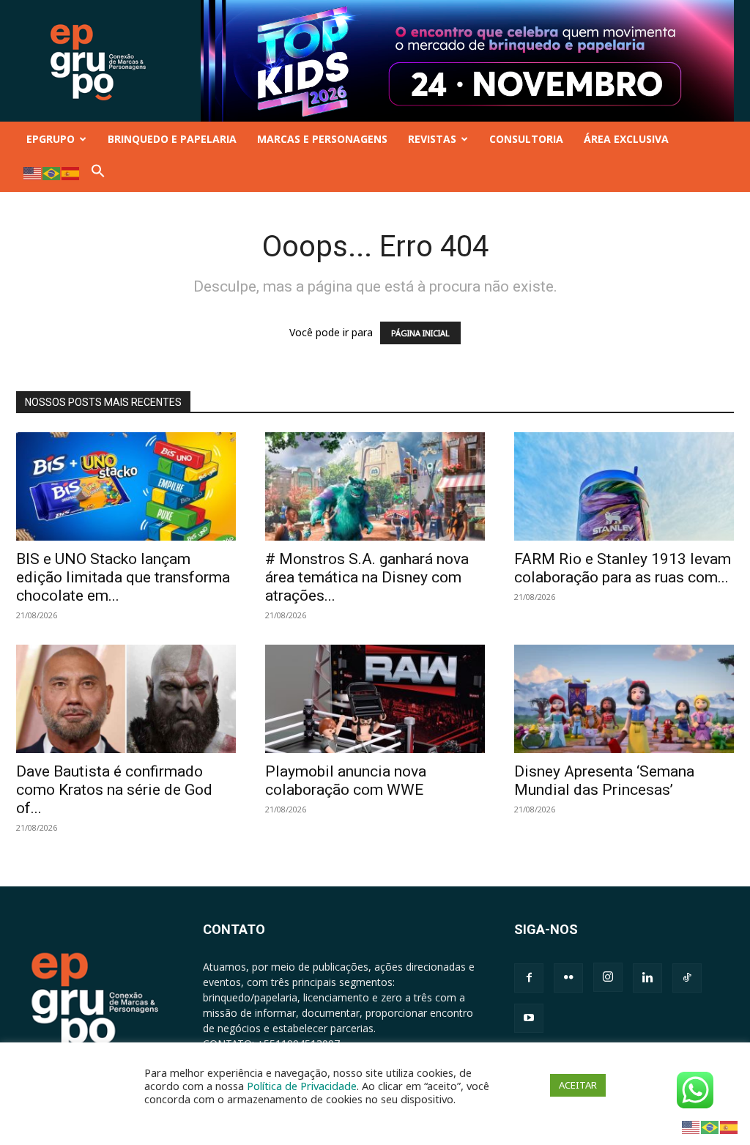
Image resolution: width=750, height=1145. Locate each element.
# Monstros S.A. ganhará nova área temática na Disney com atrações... (367, 577)
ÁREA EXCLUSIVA (626, 139)
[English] (32, 172)
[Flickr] (568, 978)
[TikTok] (687, 978)
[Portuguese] (52, 172)
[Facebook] (528, 978)
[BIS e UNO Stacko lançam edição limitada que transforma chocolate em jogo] (126, 486)
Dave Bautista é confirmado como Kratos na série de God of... (114, 790)
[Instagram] (608, 977)
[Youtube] (528, 1018)
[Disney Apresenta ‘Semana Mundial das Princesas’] (624, 699)
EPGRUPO (50, 139)
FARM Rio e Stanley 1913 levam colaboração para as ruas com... (622, 568)
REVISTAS (432, 139)
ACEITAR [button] (578, 1085)
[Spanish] (71, 172)
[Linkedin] (647, 978)
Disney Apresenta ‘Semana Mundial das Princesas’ (604, 780)
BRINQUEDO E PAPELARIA (172, 139)
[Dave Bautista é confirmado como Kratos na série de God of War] (126, 699)
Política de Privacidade (302, 1085)
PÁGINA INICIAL (420, 332)
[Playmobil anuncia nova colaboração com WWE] (375, 699)
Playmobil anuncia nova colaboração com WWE (345, 780)
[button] (98, 174)
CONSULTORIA (526, 139)
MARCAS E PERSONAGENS (322, 139)
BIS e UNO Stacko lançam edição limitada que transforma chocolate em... (123, 577)
